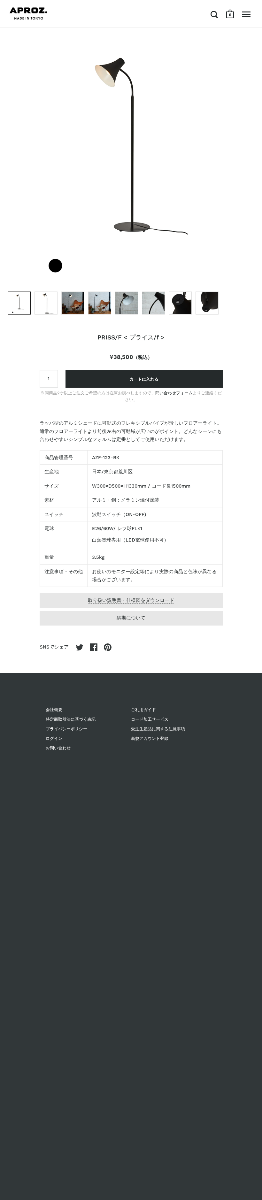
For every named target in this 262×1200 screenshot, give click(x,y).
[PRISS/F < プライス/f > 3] (72, 303)
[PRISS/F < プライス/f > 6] (153, 303)
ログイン (54, 738)
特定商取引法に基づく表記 (71, 719)
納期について (131, 618)
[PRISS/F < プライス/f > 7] (180, 303)
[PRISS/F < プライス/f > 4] (99, 303)
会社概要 (54, 709)
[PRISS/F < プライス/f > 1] (19, 303)
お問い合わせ (58, 748)
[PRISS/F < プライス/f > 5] (126, 303)
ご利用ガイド (143, 709)
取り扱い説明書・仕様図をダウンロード (131, 600)
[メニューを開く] (246, 14)
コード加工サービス (149, 719)
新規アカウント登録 (149, 738)
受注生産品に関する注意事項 (158, 728)
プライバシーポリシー (66, 728)
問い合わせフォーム (174, 393)
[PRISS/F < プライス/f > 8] (207, 303)
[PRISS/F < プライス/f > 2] (46, 303)
